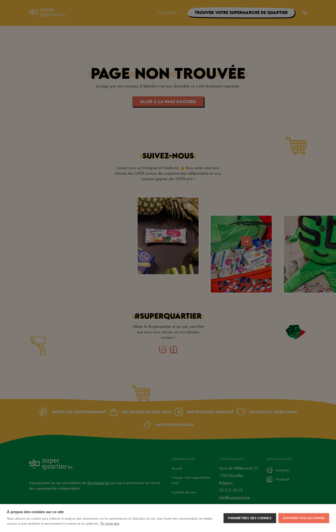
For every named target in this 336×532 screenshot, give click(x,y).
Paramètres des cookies (249, 518)
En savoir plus (110, 523)
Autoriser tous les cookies (304, 518)
